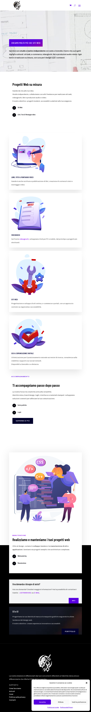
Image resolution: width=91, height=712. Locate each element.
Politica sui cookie (53, 707)
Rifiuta (60, 702)
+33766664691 (25, 593)
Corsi (11, 694)
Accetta (42, 702)
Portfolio (70, 631)
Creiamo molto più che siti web (25, 43)
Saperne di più (23, 421)
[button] (86, 683)
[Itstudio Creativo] (17, 5)
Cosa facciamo (15, 688)
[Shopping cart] (70, 5)
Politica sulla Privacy (66, 707)
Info (73, 600)
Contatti (12, 700)
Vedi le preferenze (79, 702)
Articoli (12, 691)
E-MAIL (37, 593)
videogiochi (24, 239)
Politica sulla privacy (17, 697)
